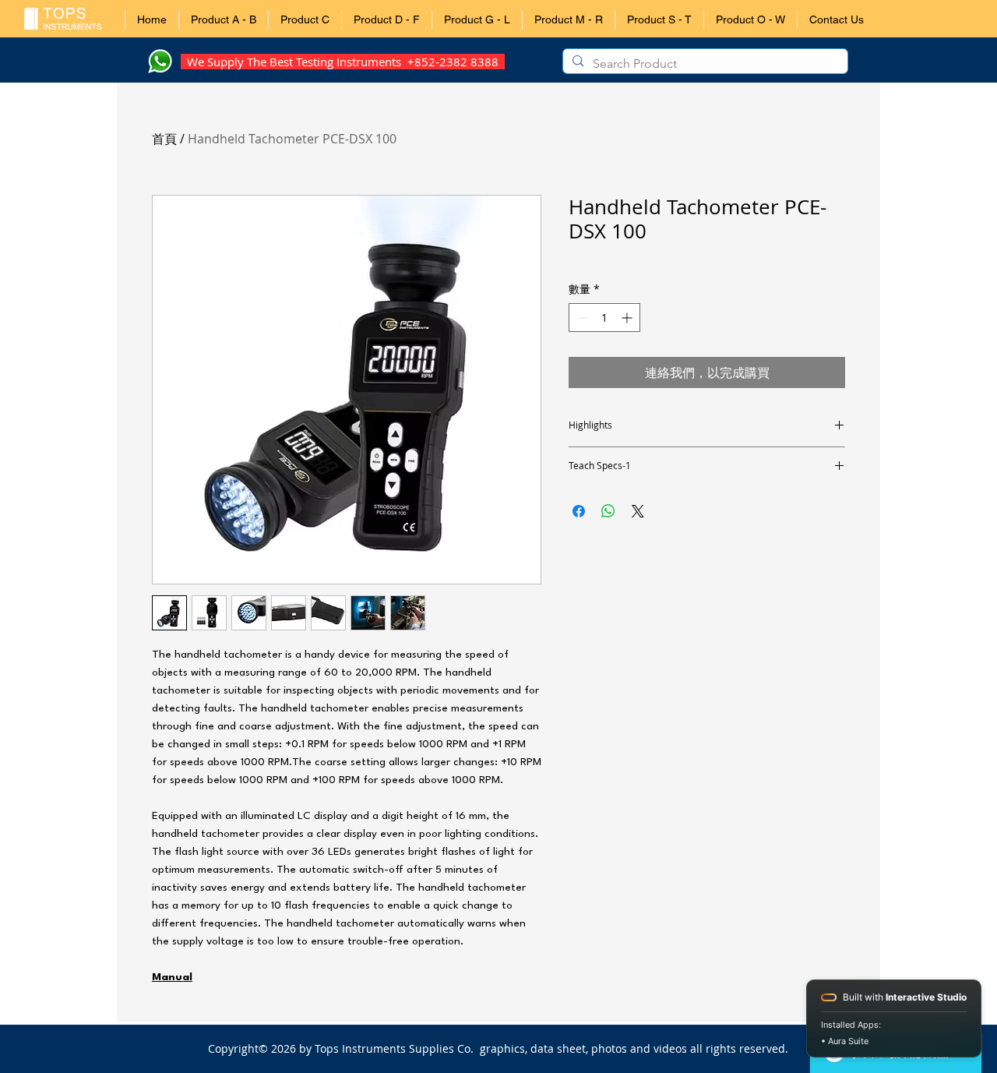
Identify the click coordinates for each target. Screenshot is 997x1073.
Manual (172, 977)
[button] (223, 20)
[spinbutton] (604, 317)
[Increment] (628, 317)
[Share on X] (638, 511)
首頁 (164, 138)
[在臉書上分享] (578, 511)
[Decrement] (580, 317)
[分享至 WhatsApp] (608, 511)
